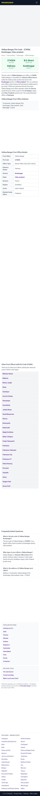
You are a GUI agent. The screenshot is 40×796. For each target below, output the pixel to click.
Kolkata (5, 641)
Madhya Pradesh (26, 762)
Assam (23, 741)
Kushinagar (5, 82)
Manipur (3, 768)
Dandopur (6, 392)
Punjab (3, 779)
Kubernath (6, 428)
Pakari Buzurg (7, 464)
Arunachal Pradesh (7, 774)
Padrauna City (7, 455)
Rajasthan (24, 779)
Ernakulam (6, 661)
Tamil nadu (4, 782)
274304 (17, 160)
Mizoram (23, 768)
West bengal (24, 785)
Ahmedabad (7, 651)
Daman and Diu (5, 750)
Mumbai (5, 638)
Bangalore (6, 645)
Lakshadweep (5, 762)
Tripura (23, 771)
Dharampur (6, 401)
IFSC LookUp (33, 793)
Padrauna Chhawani (9, 450)
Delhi (4, 631)
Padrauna (6, 446)
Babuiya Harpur (8, 374)
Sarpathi (5, 472)
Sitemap (25, 793)
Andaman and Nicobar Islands (10, 788)
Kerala (5, 658)
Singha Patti (7, 481)
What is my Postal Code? (10, 678)
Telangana (4, 738)
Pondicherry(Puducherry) (8, 741)
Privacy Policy (18, 793)
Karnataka (4, 759)
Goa (22, 765)
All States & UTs (8, 628)
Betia (4, 387)
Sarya (5, 477)
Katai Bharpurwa (8, 414)
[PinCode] (7, 2)
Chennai (5, 635)
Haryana (3, 753)
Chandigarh (24, 776)
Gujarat (23, 747)
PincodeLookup (25, 686)
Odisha (3, 776)
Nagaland (4, 771)
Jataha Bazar (7, 410)
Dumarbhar (6, 405)
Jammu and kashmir (7, 756)
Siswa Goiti (6, 486)
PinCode (9, 793)
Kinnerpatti (6, 423)
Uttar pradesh (21, 82)
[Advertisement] (20, 25)
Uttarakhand (5, 785)
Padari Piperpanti (8, 441)
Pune (4, 654)
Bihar (3, 744)
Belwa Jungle (7, 383)
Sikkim (23, 788)
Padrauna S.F (7, 459)
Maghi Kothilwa (8, 432)
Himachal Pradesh (26, 753)
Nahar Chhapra (8, 437)
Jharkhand (24, 756)
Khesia (5, 419)
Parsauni (6, 468)
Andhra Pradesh (25, 738)
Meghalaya (24, 774)
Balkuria (5, 378)
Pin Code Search (8, 672)
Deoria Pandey (8, 396)
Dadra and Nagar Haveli (27, 750)
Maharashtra (5, 765)
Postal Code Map (8, 675)
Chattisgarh (24, 744)
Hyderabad (6, 648)
